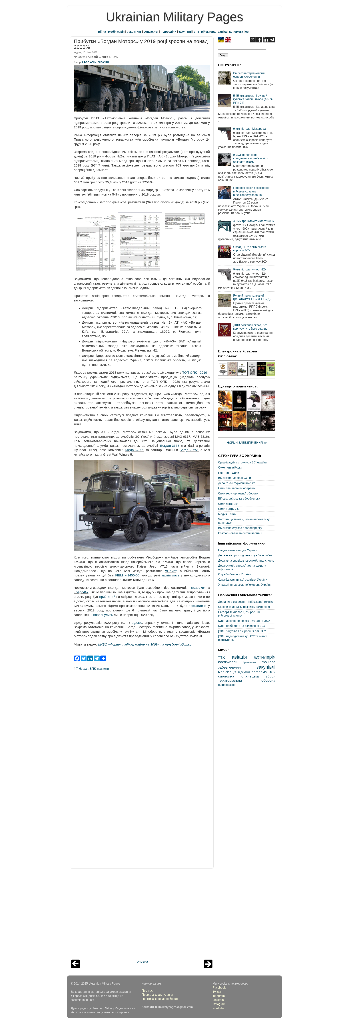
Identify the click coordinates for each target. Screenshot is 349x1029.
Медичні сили (227, 514)
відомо (137, 623)
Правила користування (157, 994)
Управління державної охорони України (244, 584)
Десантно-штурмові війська (236, 483)
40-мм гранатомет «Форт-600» (253, 221)
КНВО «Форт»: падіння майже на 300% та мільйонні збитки (145, 644)
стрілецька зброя (258, 676)
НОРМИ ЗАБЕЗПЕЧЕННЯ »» (247, 442)
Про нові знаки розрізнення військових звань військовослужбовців (251, 191)
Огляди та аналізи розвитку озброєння (244, 606)
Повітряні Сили (228, 472)
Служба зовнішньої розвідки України (242, 579)
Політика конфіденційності (160, 998)
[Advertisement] (142, 915)
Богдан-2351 (134, 450)
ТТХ (221, 657)
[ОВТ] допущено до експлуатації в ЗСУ (244, 620)
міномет (170, 571)
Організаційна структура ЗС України (242, 462)
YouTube (218, 1008)
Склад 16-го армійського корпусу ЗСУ (249, 248)
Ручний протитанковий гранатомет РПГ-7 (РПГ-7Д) (251, 297)
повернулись (103, 615)
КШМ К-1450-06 (127, 575)
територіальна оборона (246, 680)
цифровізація (227, 684)
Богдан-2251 (189, 450)
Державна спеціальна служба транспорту (246, 560)
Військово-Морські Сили (234, 477)
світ (248, 31)
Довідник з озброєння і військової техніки (246, 601)
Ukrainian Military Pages (174, 17)
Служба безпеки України (234, 574)
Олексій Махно (95, 62)
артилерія (264, 657)
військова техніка (214, 31)
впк (196, 31)
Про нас (147, 990)
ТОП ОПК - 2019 (194, 372)
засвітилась (170, 575)
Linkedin (218, 999)
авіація (239, 657)
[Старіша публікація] (208, 967)
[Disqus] (142, 722)
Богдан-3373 (169, 445)
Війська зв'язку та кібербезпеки (239, 498)
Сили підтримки (228, 508)
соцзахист (151, 31)
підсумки (103, 668)
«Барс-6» (198, 588)
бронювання (249, 662)
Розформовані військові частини (240, 533)
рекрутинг (134, 31)
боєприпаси (227, 662)
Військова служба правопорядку (240, 527)
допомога (236, 31)
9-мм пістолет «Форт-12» (249, 269)
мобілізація (116, 31)
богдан (83, 668)
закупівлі (185, 31)
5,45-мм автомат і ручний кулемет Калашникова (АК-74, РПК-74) (253, 99)
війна (102, 31)
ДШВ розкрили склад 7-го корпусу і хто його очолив (250, 326)
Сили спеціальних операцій (236, 488)
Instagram (219, 1004)
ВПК (93, 668)
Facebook (219, 987)
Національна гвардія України (237, 550)
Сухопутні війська (230, 467)
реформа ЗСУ (263, 672)
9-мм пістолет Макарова (249, 128)
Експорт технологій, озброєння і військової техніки (239, 613)
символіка (226, 676)
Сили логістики (228, 503)
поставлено (197, 606)
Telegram (219, 995)
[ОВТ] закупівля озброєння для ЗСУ (242, 631)
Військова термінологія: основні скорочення (249, 74)
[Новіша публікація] (75, 967)
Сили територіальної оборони (238, 493)
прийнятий (107, 597)
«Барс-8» (81, 592)
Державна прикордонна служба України (245, 555)
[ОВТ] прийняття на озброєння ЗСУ (241, 625)
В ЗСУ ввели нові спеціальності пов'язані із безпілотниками (250, 158)
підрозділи (168, 31)
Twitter (217, 991)
